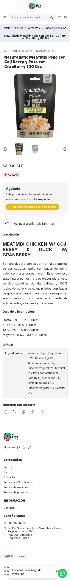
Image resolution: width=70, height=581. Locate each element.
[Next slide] (65, 149)
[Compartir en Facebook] (6, 412)
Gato (6, 472)
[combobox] (32, 17)
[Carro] (65, 17)
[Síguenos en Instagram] (19, 447)
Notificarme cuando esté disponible (35, 206)
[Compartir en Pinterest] (33, 412)
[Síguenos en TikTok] (30, 447)
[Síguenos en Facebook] (24, 447)
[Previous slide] (5, 149)
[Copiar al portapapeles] (42, 412)
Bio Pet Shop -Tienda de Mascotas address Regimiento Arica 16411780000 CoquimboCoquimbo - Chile (35, 533)
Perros (19, 28)
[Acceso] (59, 17)
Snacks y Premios (55, 28)
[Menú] (4, 17)
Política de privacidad (17, 492)
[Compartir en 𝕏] (15, 412)
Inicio (7, 28)
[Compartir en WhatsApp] (24, 412)
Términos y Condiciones (18, 482)
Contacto (9, 477)
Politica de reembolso (17, 487)
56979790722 (17, 523)
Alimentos (34, 28)
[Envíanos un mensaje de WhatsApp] (62, 573)
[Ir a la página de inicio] (35, 6)
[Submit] (51, 17)
